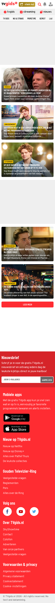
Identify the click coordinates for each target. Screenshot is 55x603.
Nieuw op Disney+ (13, 451)
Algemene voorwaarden (17, 571)
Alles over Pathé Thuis (16, 456)
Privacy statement (13, 576)
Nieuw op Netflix (12, 446)
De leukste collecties (15, 461)
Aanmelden (47, 380)
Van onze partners (13, 549)
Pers (5, 488)
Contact (7, 534)
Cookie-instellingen (14, 586)
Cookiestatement (13, 581)
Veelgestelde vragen (14, 478)
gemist (42, 18)
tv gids (6, 18)
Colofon (7, 539)
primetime (31, 18)
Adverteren (9, 544)
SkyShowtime (11, 529)
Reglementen (10, 483)
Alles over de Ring (13, 493)
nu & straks (18, 18)
